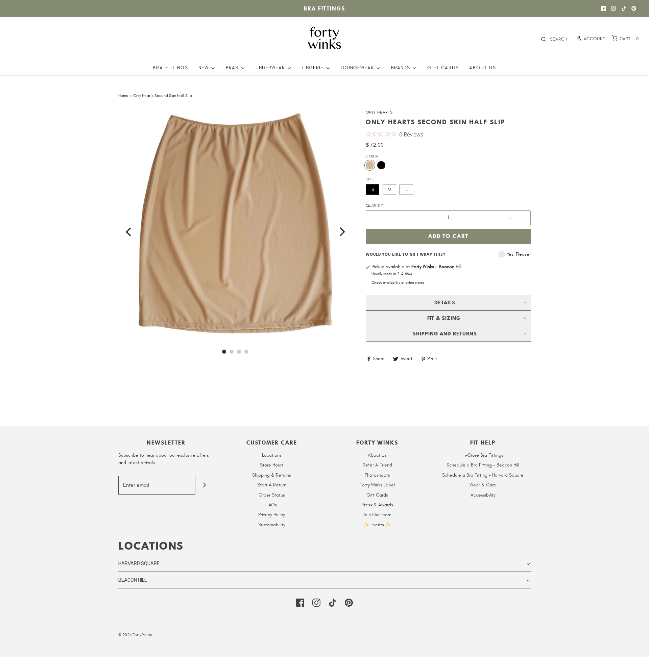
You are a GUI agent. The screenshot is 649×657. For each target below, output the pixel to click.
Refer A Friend (377, 465)
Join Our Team (377, 514)
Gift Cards (443, 68)
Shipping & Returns (271, 475)
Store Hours (272, 465)
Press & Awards (377, 505)
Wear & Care (483, 485)
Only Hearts (379, 112)
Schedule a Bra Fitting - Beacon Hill (483, 465)
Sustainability (271, 525)
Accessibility (483, 495)
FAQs (271, 505)
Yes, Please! (519, 254)
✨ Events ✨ (377, 525)
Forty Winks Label (377, 485)
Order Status (272, 495)
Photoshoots (377, 475)
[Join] (204, 485)
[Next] (341, 231)
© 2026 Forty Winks (135, 634)
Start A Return (271, 485)
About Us (482, 68)
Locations (272, 455)
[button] (235, 226)
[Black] (381, 165)
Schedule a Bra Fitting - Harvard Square (483, 475)
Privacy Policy (271, 514)
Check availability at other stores (397, 282)
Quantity (374, 205)
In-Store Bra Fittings (482, 455)
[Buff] (370, 165)
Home (123, 95)
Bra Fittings (324, 8)
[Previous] (129, 231)
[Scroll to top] (636, 647)
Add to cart (448, 236)
